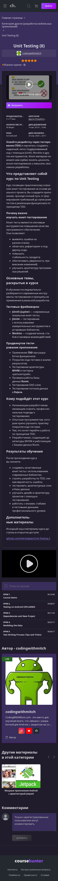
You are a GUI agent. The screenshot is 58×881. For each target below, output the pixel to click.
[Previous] (48, 757)
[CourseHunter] (13, 6)
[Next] (54, 757)
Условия (45, 875)
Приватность (30, 875)
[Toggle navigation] (5, 6)
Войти (48, 5)
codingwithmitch (21, 712)
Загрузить (17, 105)
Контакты (12, 869)
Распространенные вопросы (35, 869)
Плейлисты (14, 875)
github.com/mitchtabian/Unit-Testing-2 (28, 538)
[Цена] (36, 6)
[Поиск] (29, 6)
